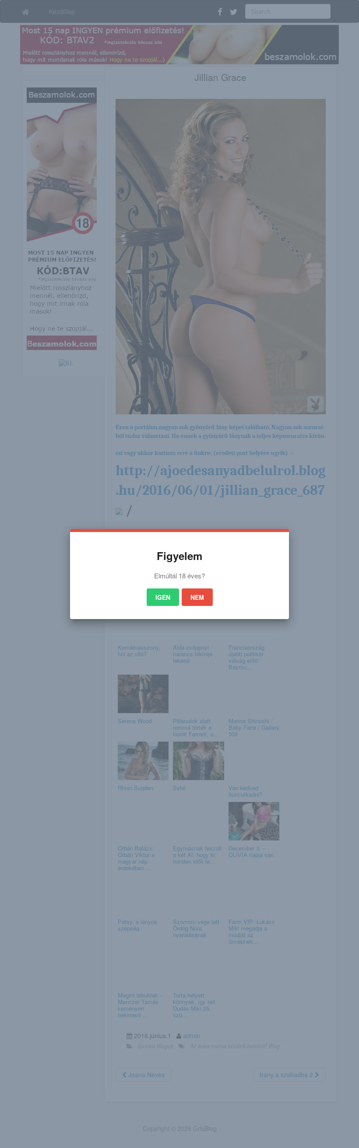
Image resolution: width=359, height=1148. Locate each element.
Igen (162, 597)
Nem (197, 597)
